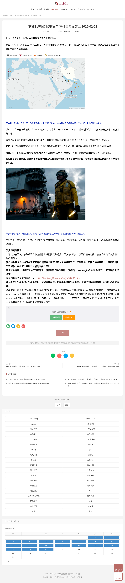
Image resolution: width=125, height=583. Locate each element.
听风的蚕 (33, 454)
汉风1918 (64, 9)
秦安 (90, 490)
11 (30, 545)
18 (30, 549)
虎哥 (90, 501)
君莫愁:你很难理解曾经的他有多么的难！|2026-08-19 (28, 383)
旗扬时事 (90, 465)
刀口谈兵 (33, 439)
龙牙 (90, 511)
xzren (33, 424)
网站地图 (77, 574)
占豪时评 (33, 444)
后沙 (90, 449)
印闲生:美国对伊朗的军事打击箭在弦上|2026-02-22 (62, 26)
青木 (33, 511)
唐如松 (90, 454)
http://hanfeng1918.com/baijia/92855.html (58, 278)
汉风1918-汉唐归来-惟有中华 (62, 4)
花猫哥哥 (33, 501)
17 (13, 549)
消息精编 (90, 475)
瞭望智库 (33, 485)
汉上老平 (33, 470)
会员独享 (90, 9)
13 (62, 545)
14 (79, 545)
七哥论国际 (90, 424)
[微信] (8, 326)
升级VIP (68, 317)
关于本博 (81, 9)
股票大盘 (90, 496)
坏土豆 (33, 460)
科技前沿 (33, 490)
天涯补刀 (90, 460)
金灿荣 (90, 506)
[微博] (23, 326)
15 (95, 545)
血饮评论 (33, 506)
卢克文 (90, 444)
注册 (66, 404)
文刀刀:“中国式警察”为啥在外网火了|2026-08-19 (26, 379)
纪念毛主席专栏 (43, 9)
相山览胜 (90, 480)
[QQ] (13, 326)
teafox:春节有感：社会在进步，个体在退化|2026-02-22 (98, 366)
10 (13, 545)
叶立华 (33, 449)
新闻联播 (33, 465)
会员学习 (33, 434)
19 (46, 549)
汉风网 (72, 9)
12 (46, 545)
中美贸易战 (90, 429)
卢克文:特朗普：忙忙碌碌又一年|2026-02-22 (23, 366)
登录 (58, 404)
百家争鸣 (54, 9)
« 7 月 (7, 561)
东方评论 (33, 429)
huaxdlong (34, 418)
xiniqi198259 (90, 418)
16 (112, 545)
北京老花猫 (90, 439)
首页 (32, 9)
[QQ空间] (18, 326)
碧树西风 (90, 485)
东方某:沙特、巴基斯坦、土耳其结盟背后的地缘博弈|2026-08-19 (92, 379)
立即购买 (56, 317)
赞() (76, 31)
